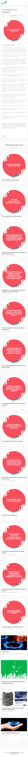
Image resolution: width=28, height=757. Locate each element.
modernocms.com (14, 753)
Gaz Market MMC (15, 752)
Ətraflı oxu (23, 184)
